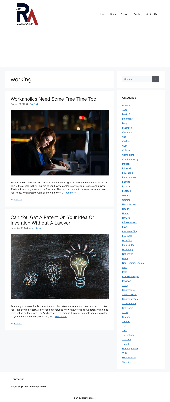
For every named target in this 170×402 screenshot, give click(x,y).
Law (124, 227)
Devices (125, 14)
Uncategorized (130, 348)
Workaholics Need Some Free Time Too (53, 99)
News (113, 14)
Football (126, 191)
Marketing (127, 249)
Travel (125, 344)
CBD (124, 145)
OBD (124, 267)
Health (125, 209)
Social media (129, 303)
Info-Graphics (129, 222)
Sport (125, 312)
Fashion (126, 182)
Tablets (126, 321)
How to (126, 218)
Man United (128, 245)
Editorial (126, 168)
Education (127, 173)
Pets (124, 272)
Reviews (126, 281)
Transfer (126, 339)
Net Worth (127, 254)
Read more (70, 192)
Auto (124, 109)
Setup (125, 285)
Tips (124, 330)
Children (126, 150)
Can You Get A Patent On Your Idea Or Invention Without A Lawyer (52, 220)
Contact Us (151, 14)
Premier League (130, 276)
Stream (126, 317)
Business (18, 200)
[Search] (155, 79)
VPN (124, 353)
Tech (124, 326)
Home (102, 14)
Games (126, 195)
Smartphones (129, 294)
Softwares (127, 308)
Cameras (127, 132)
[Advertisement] (85, 48)
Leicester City (129, 231)
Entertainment (129, 177)
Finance (126, 186)
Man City (127, 240)
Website (126, 362)
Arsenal (126, 105)
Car (124, 136)
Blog (124, 123)
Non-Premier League (133, 263)
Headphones (129, 204)
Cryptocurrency (130, 159)
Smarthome (128, 290)
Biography (127, 118)
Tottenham (128, 335)
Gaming (137, 14)
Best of (126, 114)
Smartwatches (130, 299)
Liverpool (127, 236)
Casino (125, 141)
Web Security (129, 357)
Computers (128, 154)
